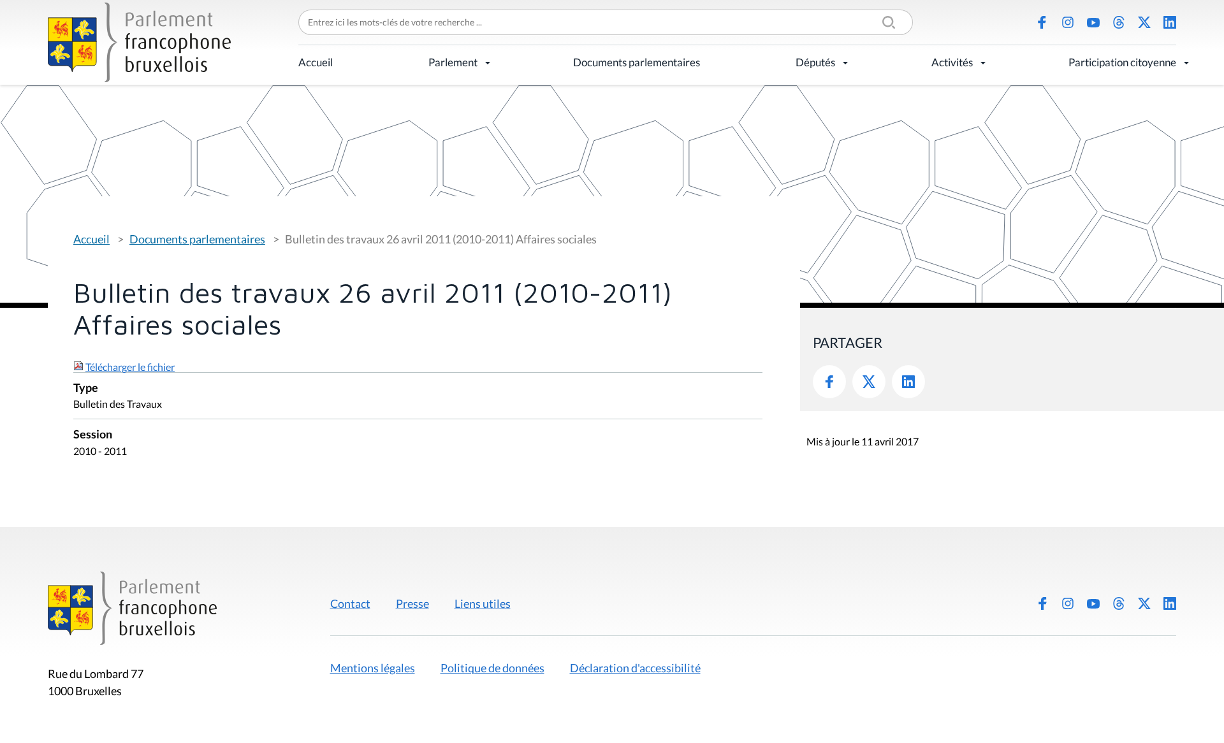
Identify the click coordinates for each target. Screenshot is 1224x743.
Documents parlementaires (636, 62)
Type (85, 388)
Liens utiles (483, 603)
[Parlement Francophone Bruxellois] (139, 42)
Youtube (1093, 22)
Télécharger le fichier (130, 367)
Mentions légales (372, 668)
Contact (350, 603)
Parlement (452, 62)
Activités (952, 62)
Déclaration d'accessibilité (635, 668)
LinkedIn (1169, 22)
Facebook (1042, 22)
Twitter (868, 381)
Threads (1118, 22)
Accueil (315, 62)
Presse (412, 603)
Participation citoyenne (1122, 62)
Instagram (1067, 22)
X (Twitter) (1144, 22)
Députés (815, 62)
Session (92, 435)
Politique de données (492, 668)
